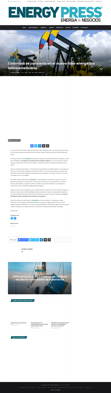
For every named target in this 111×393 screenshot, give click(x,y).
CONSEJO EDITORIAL (50, 1)
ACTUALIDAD (84, 27)
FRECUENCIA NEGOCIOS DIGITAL (85, 1)
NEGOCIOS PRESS (71, 1)
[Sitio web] (22, 252)
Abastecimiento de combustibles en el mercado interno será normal (39, 324)
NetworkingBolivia (65, 385)
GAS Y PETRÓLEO (17, 33)
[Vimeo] (59, 390)
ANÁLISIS (67, 27)
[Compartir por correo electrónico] (43, 145)
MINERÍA (51, 27)
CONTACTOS (99, 1)
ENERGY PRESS (61, 1)
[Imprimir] (47, 145)
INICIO (24, 27)
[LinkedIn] (39, 145)
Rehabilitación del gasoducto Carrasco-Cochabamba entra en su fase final (60, 324)
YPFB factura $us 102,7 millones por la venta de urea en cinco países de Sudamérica (40, 278)
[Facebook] (32, 145)
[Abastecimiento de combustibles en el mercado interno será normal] (40, 312)
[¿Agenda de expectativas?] (19, 312)
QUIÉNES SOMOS (31, 1)
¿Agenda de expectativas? (18, 323)
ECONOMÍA (75, 27)
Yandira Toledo (14, 72)
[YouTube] (57, 390)
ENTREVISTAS (59, 27)
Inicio (10, 33)
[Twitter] (35, 145)
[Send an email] (18, 72)
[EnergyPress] (55, 14)
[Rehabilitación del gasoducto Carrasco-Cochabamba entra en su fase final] (60, 312)
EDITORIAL (40, 1)
